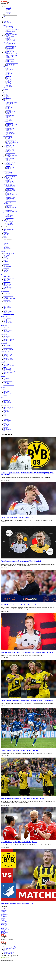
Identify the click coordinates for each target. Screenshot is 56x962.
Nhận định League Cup (11, 34)
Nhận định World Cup (11, 194)
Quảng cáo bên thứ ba (9, 952)
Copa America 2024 (11, 201)
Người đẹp (6, 232)
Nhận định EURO (10, 197)
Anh (5, 25)
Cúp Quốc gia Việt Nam (12, 142)
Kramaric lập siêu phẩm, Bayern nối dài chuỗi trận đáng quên (19, 750)
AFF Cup (8, 85)
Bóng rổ (8, 214)
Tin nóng (6, 92)
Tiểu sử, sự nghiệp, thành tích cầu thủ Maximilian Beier (21, 561)
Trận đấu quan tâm (10, 64)
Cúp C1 (8, 68)
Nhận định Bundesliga (11, 175)
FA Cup (8, 30)
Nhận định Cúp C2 (10, 189)
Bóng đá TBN (7, 156)
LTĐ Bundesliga (10, 59)
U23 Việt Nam (9, 50)
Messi (5, 236)
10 (4, 16)
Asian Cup (8, 208)
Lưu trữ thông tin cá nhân (9, 948)
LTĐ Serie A (9, 57)
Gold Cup (8, 202)
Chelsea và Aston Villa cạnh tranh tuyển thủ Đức (19, 517)
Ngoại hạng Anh (7, 22)
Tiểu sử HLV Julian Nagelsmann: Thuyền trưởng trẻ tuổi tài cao (20, 605)
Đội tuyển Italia (10, 164)
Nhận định (6, 66)
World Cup (9, 81)
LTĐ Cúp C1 (9, 123)
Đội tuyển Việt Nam (11, 43)
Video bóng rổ (9, 215)
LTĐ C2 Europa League (12, 63)
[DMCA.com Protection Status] (5, 957)
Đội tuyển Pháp (10, 178)
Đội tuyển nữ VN (10, 48)
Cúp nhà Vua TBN (10, 40)
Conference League (10, 190)
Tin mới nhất (6, 21)
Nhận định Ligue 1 (10, 181)
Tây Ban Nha (7, 35)
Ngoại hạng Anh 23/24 (9, 229)
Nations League (10, 83)
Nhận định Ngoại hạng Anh (12, 29)
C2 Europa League (10, 111)
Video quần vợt (9, 218)
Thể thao (6, 212)
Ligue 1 (8, 74)
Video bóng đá (9, 222)
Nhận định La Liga (10, 39)
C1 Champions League (11, 102)
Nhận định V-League (11, 46)
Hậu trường (6, 89)
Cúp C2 (8, 77)
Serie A (8, 72)
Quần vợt (8, 216)
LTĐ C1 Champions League (13, 53)
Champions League (10, 185)
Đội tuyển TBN (10, 37)
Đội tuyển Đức (9, 172)
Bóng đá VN (4, 921)
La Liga (8, 38)
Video (5, 220)
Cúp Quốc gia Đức (10, 176)
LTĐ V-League (10, 61)
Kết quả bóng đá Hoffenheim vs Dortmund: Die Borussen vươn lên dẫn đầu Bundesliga (27, 700)
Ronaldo (5, 237)
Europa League (9, 188)
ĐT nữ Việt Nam (10, 141)
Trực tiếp (6, 95)
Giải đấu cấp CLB (8, 184)
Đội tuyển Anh (9, 26)
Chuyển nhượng (7, 87)
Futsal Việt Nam (10, 51)
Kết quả (5, 94)
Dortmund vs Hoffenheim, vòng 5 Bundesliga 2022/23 (17, 903)
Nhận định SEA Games (11, 211)
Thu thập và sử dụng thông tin (10, 947)
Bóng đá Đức (7, 171)
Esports (8, 219)
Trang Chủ (3, 908)
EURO (8, 82)
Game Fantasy (7, 23)
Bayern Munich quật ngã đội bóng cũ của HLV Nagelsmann (19, 842)
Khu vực (6, 203)
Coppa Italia (9, 168)
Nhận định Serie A (10, 167)
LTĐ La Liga (9, 56)
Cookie (5, 949)
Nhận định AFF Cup (11, 207)
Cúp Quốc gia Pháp (11, 182)
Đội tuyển (6, 192)
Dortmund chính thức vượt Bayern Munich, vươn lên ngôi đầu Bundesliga (23, 798)
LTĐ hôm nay (4, 916)
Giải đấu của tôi (10, 65)
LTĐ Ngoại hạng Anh (11, 55)
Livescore (6, 52)
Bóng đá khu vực (5, 932)
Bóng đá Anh (7, 146)
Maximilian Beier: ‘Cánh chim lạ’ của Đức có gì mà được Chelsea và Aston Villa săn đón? (27, 652)
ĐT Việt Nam (9, 137)
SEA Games (9, 86)
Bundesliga (9, 73)
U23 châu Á (9, 205)
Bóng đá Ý (3, 925)
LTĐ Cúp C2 (9, 132)
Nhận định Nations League (12, 199)
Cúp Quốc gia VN (10, 47)
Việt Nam (6, 42)
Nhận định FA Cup (10, 31)
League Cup (9, 33)
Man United (6, 233)
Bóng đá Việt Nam (8, 136)
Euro (7, 195)
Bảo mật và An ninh (8, 953)
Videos (2, 915)
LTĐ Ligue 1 (9, 60)
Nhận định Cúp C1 (10, 186)
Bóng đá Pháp (7, 177)
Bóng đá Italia (7, 163)
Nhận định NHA (10, 150)
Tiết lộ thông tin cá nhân (9, 950)
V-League (8, 44)
